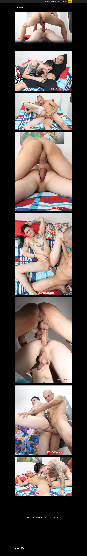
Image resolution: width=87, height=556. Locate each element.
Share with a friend (67, 10)
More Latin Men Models (33, 510)
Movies (48, 1)
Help (66, 1)
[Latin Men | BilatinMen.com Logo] (17, 1)
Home (28, 517)
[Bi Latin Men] (43, 71)
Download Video (43, 47)
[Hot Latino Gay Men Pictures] (43, 340)
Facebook (43, 524)
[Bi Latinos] (43, 111)
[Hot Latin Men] (43, 171)
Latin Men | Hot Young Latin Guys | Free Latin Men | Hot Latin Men (25, 552)
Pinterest (45, 524)
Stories (58, 1)
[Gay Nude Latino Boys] (43, 254)
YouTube (47, 524)
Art (55, 1)
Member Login (19, 10)
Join (57, 517)
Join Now (69, 1)
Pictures (52, 1)
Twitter (41, 524)
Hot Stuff (62, 1)
